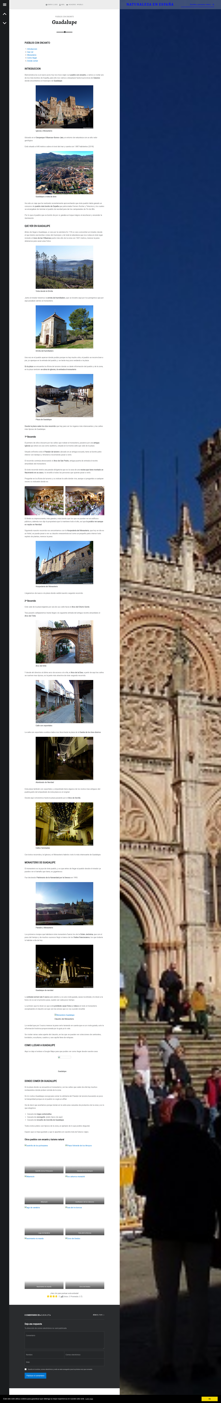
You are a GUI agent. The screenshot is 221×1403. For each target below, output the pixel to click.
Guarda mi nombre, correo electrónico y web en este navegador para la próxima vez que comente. (60, 1369)
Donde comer (32, 61)
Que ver (30, 52)
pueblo (80, 4)
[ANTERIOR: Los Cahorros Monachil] (4, 23)
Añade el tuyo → (98, 1315)
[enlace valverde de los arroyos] (84, 1158)
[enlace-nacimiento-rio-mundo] (44, 1263)
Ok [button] (210, 1399)
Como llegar (32, 58)
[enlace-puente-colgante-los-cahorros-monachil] (84, 1189)
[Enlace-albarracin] (44, 1189)
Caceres (73, 4)
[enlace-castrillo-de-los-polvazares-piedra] (44, 1158)
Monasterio (31, 55)
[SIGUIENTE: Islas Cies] (4, 13)
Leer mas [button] (89, 1399)
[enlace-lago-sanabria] (44, 1220)
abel (63, 4)
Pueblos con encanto (64, 17)
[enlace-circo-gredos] (84, 1263)
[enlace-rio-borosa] (84, 1220)
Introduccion (32, 49)
